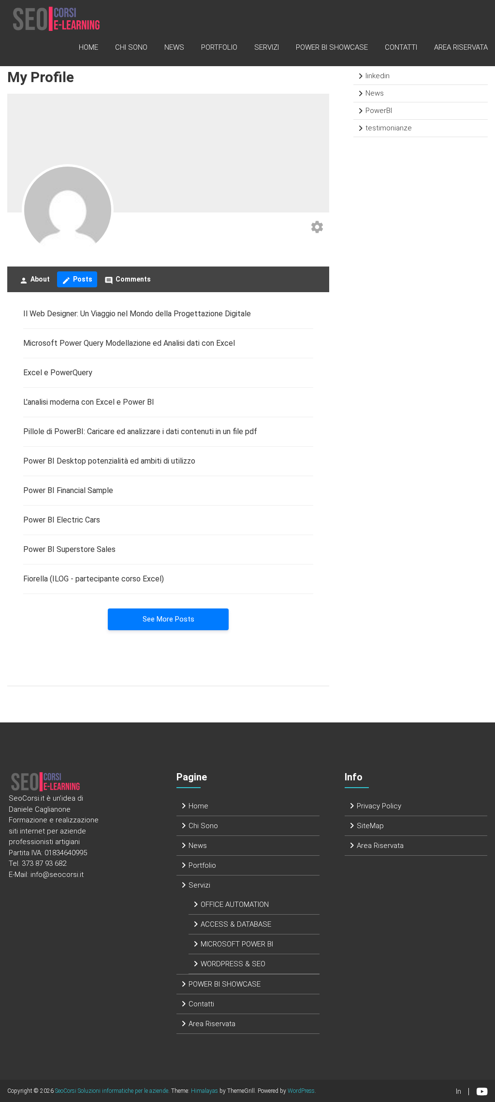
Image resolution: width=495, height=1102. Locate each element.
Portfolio (219, 47)
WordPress (301, 1091)
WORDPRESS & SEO (233, 964)
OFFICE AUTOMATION (235, 904)
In (458, 1091)
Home (88, 47)
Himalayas (204, 1091)
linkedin (377, 75)
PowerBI (378, 110)
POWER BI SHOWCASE (332, 47)
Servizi (266, 47)
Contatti (401, 47)
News (174, 47)
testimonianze (388, 128)
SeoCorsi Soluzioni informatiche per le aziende (111, 1091)
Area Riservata (461, 47)
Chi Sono (131, 47)
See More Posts (168, 619)
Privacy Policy (379, 806)
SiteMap (370, 825)
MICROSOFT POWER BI (237, 944)
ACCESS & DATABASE (236, 924)
